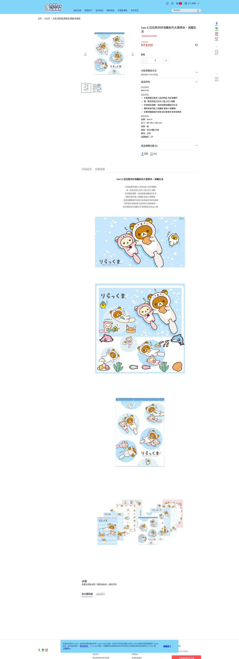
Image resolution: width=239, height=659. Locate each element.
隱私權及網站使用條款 (101, 658)
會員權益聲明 (137, 658)
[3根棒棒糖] (53, 7)
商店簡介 (96, 654)
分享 (146, 153)
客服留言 (135, 654)
